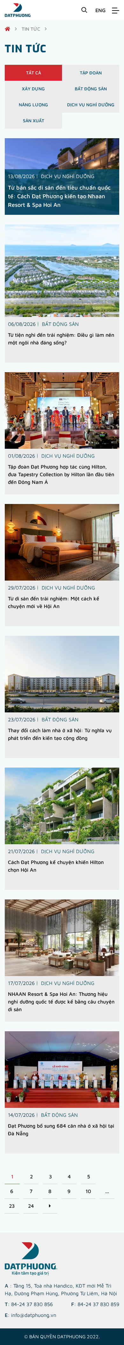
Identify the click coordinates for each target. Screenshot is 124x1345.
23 (12, 1206)
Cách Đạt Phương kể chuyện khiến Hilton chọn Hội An (56, 866)
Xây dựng (33, 88)
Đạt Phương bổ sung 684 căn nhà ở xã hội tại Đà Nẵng (61, 1129)
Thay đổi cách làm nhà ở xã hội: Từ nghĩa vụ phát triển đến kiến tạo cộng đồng (60, 734)
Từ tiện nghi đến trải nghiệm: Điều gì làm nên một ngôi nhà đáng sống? (61, 338)
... (107, 1191)
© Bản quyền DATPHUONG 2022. (62, 1336)
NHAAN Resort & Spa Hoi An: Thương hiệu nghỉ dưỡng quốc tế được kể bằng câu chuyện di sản (61, 1001)
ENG (100, 10)
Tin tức (31, 29)
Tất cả (33, 72)
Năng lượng (33, 104)
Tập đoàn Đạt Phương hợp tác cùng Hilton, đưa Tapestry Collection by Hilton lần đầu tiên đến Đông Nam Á (61, 474)
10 (88, 1191)
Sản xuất (33, 120)
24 (31, 1206)
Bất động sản (91, 88)
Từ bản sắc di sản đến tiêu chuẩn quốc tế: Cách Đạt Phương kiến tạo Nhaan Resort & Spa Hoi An (59, 196)
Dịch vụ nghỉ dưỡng (90, 104)
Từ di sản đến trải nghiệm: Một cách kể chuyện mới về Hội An (53, 602)
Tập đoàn (91, 72)
